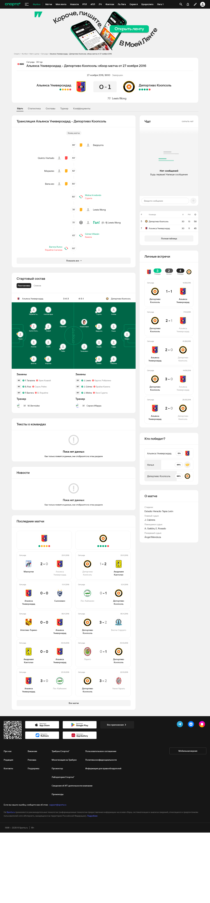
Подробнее (92, 815)
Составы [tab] (50, 108)
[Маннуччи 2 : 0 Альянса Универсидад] (70, 89)
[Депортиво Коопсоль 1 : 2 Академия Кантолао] (150, 89)
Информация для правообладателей (103, 768)
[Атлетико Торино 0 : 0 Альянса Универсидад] (65, 89)
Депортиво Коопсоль (155, 85)
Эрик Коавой (45, 380)
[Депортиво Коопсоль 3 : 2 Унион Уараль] (140, 89)
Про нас (8, 751)
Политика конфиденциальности (101, 759)
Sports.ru (11, 812)
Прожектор (57, 768)
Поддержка (33, 768)
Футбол (25, 54)
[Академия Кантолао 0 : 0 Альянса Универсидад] (63, 89)
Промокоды (57, 794)
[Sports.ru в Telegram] (180, 724)
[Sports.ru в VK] (191, 724)
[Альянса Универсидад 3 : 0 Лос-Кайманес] (60, 89)
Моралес (49, 170)
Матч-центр (34, 54)
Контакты (8, 768)
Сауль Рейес (41, 386)
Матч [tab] (20, 108)
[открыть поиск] (181, 4)
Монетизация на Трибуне (64, 759)
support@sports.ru (57, 804)
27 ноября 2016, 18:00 (98, 75)
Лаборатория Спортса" (63, 777)
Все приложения (115, 724)
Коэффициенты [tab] (81, 108)
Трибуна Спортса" (60, 751)
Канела (88, 237)
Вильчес (49, 183)
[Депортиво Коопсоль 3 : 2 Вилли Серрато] (145, 89)
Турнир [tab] (64, 108)
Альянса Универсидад (54, 85)
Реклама (32, 759)
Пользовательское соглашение (100, 751)
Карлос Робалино (103, 380)
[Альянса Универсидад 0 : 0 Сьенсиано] (68, 89)
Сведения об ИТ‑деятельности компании (72, 785)
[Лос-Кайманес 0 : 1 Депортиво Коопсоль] (147, 89)
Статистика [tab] (34, 108)
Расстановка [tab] (24, 285)
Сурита (88, 198)
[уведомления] (188, 4)
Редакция (8, 759)
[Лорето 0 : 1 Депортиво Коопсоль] (142, 89)
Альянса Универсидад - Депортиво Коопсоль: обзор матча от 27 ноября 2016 (81, 54)
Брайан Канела (103, 386)
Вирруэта (98, 145)
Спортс (17, 54)
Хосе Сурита (101, 392)
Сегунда (44, 54)
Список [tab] (37, 285)
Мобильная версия (187, 751)
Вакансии (32, 751)
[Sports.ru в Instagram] (202, 724)
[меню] (26, 4)
